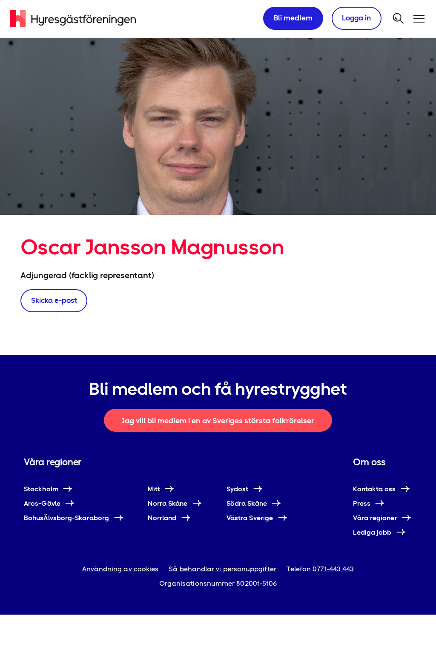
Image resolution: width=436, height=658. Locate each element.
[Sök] (398, 19)
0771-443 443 (333, 568)
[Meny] (419, 19)
